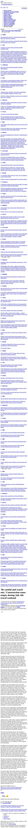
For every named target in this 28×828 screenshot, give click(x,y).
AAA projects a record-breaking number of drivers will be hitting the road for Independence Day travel (14, 81)
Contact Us (6, 816)
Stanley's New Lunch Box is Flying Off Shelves (12, 496)
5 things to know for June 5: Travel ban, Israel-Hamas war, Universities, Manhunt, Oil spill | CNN (13, 92)
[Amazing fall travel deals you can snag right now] (14, 170)
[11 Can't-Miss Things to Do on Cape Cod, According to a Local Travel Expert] (14, 179)
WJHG (4, 308)
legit (3, 537)
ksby (3, 77)
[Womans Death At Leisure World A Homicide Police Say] (14, 523)
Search (2, 29)
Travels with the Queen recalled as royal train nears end (14, 398)
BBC (3, 122)
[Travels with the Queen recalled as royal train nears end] (14, 402)
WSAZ (4, 111)
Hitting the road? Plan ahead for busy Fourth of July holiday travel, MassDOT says (13, 321)
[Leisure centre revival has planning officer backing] (14, 436)
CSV (7, 7)
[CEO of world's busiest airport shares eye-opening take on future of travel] (14, 160)
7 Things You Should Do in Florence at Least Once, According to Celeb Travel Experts (13, 345)
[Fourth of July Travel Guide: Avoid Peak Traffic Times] (14, 511)
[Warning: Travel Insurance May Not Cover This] (14, 383)
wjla (3, 362)
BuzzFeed (4, 385)
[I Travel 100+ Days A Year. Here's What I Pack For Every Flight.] (12, 211)
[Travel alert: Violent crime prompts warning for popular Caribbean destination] (14, 109)
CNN (3, 89)
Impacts (4, 132)
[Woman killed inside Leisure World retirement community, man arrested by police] (14, 373)
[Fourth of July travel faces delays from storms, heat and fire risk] (14, 236)
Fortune (4, 286)
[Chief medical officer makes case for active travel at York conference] (14, 129)
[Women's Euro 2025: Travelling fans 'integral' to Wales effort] (14, 339)
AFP (3, 45)
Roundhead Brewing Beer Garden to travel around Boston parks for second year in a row (12, 217)
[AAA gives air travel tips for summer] (14, 119)
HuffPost (4, 205)
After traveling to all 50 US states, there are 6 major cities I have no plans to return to (13, 354)
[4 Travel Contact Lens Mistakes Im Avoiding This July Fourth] (14, 535)
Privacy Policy (7, 818)
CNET (4, 297)
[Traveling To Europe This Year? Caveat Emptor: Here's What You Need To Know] (14, 202)
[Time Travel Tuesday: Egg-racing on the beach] (14, 315)
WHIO (4, 34)
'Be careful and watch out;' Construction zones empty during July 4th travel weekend (13, 38)
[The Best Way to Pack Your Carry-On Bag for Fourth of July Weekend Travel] (14, 305)
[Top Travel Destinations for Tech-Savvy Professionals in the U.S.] (14, 148)
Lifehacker (5, 64)
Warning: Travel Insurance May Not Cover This (12, 378)
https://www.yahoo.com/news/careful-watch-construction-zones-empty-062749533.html (11, 788)
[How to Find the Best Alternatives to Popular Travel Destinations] (14, 283)
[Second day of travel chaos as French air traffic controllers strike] (14, 62)
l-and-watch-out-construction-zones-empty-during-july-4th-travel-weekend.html (12, 603)
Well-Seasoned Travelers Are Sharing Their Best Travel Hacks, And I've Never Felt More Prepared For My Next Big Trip (14, 409)
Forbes (4, 193)
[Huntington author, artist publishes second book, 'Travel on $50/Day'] (14, 271)
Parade (4, 172)
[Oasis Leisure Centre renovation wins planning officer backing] (14, 446)
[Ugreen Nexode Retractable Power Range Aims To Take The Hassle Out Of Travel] (14, 575)
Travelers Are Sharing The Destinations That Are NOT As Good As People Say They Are (14, 389)
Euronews (5, 181)
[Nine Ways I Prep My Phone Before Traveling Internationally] (14, 75)
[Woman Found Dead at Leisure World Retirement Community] (14, 491)
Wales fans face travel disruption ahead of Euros (12, 252)
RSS (1, 7)
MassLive (4, 100)
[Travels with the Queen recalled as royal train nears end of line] (14, 467)
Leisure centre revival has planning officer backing (12, 432)
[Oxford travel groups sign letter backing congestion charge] (14, 457)
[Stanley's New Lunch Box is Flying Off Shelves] (14, 500)
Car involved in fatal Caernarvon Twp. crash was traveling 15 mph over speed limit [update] (12, 806)
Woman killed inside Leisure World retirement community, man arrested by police (11, 365)
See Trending (24, 8)
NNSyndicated (12, 824)
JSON (4, 7)
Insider (4, 350)
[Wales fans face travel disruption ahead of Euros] (14, 255)
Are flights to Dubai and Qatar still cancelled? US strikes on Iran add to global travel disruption (14, 185)
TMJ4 (4, 162)
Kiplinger (4, 274)
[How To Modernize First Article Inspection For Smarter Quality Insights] (14, 427)
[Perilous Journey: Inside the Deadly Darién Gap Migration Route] (14, 479)
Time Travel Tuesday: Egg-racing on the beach (12, 310)
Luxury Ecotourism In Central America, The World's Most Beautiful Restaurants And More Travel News (13, 242)
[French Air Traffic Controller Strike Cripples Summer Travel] (14, 552)
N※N (2, 1)
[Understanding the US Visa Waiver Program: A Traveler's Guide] (14, 563)
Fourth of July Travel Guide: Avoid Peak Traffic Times (13, 505)
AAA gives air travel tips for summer (9, 114)
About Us (6, 817)
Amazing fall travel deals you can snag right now (12, 165)
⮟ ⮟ (7, 4)
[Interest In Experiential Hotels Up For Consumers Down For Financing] (14, 586)
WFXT (4, 214)
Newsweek (5, 150)
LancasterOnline (6, 803)
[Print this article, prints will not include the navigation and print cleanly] (10, 605)
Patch (3, 514)
